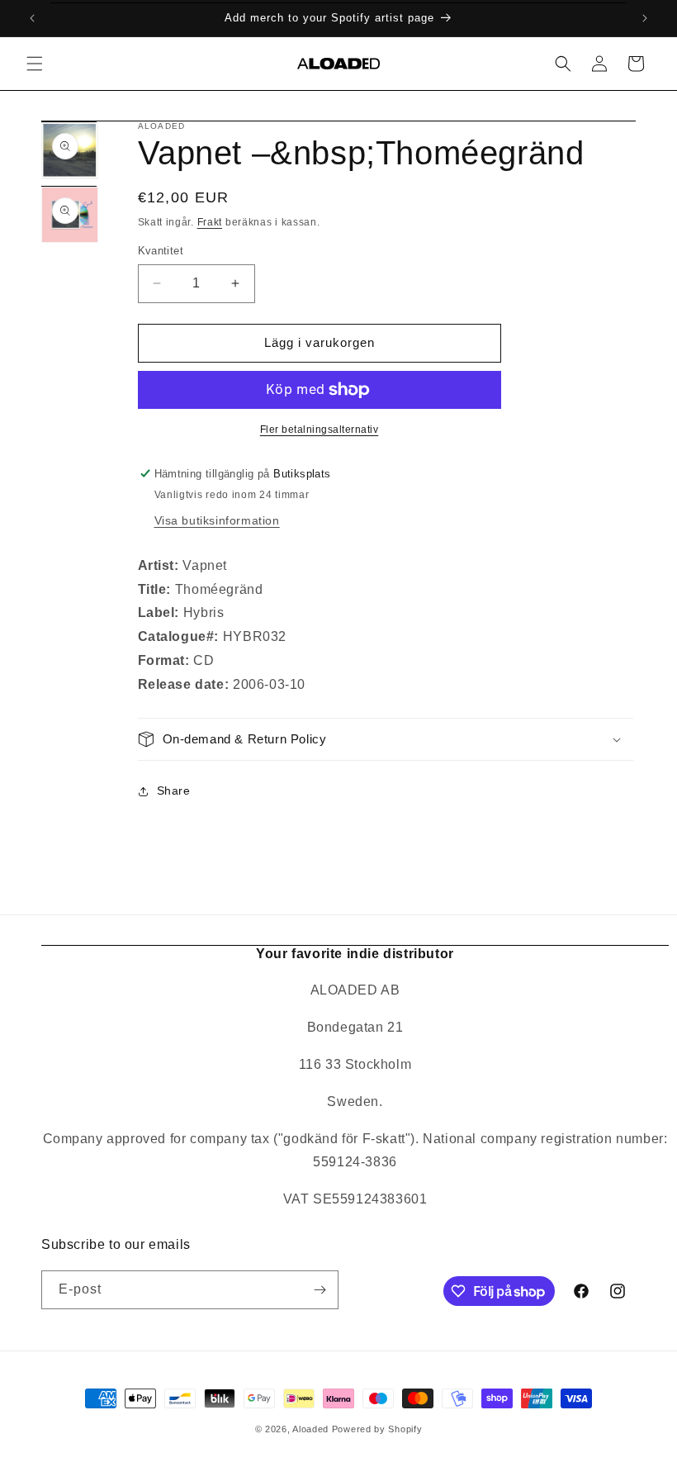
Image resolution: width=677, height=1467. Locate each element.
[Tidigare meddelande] (32, 18)
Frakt (210, 222)
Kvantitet (161, 250)
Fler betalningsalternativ (319, 429)
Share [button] (174, 790)
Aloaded (310, 1429)
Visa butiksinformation (217, 520)
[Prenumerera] (319, 1289)
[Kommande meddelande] (645, 18)
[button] (35, 63)
